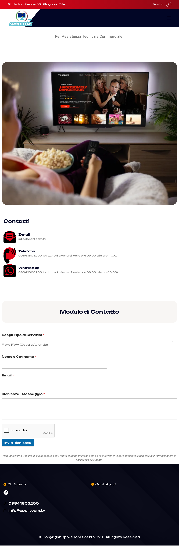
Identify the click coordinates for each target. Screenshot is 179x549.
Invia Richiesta (17, 443)
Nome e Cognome (19, 356)
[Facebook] (5, 492)
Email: (8, 375)
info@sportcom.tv (26, 510)
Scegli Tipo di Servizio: (23, 335)
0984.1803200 (23, 503)
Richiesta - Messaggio (23, 394)
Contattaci (105, 484)
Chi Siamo (17, 484)
